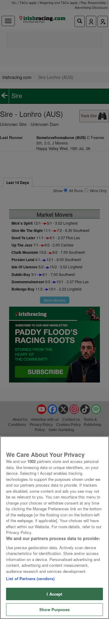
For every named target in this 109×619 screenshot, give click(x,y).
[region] (54, 527)
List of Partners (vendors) (30, 578)
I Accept (54, 594)
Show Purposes (54, 609)
